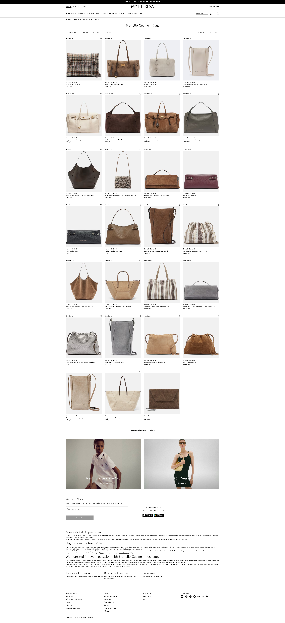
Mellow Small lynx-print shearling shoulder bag (120, 195)
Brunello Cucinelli (87, 19)
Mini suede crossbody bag (74, 418)
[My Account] (210, 13)
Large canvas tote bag (112, 418)
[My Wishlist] (214, 13)
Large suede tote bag (151, 140)
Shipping (69, 605)
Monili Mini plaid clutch (73, 84)
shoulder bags (124, 553)
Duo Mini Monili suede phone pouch (156, 251)
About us (107, 593)
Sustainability (108, 599)
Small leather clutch (189, 195)
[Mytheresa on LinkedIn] (182, 596)
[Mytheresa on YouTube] (198, 596)
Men (74, 6)
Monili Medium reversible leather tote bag (80, 195)
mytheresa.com (88, 617)
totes (102, 553)
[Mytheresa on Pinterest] (190, 596)
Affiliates (107, 611)
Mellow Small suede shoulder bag (155, 362)
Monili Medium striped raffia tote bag (156, 306)
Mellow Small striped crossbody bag (195, 251)
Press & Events (109, 602)
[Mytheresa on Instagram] (194, 596)
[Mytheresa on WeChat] (207, 596)
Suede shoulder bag (151, 84)
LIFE (84, 6)
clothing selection (106, 564)
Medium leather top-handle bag (115, 251)
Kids (79, 6)
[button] (195, 13)
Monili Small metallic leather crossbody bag (80, 362)
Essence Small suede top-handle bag (156, 195)
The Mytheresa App (110, 596)
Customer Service (71, 593)
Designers (76, 19)
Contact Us (69, 596)
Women (68, 6)
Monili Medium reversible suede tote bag (79, 306)
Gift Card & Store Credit (74, 599)
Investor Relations (110, 608)
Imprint (144, 599)
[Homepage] (142, 6)
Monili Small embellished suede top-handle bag (199, 306)
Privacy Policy (146, 596)
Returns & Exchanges (73, 608)
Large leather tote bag (73, 140)
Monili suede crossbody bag (114, 362)
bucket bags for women (129, 564)
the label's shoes (213, 560)
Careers (106, 605)
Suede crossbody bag (190, 362)
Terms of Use (146, 593)
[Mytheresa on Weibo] (203, 596)
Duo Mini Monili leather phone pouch (195, 84)
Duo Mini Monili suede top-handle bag (118, 306)
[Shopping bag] (218, 13)
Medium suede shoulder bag (114, 84)
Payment (68, 602)
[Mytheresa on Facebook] (186, 596)
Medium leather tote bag (191, 140)
